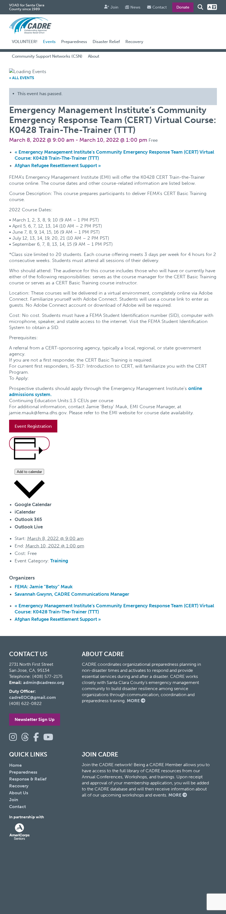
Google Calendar (33, 504)
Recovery (134, 41)
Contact (159, 7)
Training (59, 560)
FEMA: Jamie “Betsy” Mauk (43, 586)
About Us (18, 792)
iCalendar (25, 512)
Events (49, 41)
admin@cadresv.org (43, 682)
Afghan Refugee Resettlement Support (58, 165)
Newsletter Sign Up (35, 719)
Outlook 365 (28, 519)
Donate (182, 7)
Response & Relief (28, 779)
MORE (134, 700)
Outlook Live (29, 527)
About (93, 56)
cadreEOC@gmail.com (32, 697)
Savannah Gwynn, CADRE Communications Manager (72, 594)
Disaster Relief (106, 41)
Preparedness (74, 41)
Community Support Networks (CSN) (47, 56)
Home (15, 765)
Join (114, 7)
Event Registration (33, 426)
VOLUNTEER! (24, 41)
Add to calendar (29, 472)
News (135, 7)
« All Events (21, 78)
